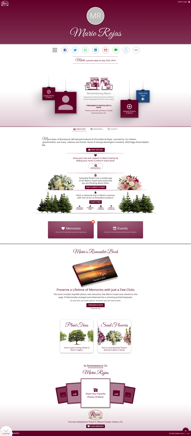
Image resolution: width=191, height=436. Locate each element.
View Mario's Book (95, 305)
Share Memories (97, 426)
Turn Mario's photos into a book (98, 106)
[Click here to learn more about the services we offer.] (95, 415)
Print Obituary (97, 150)
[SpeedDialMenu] (186, 431)
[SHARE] (126, 50)
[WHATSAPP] (85, 50)
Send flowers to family (95, 187)
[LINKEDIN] (95, 50)
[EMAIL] (105, 50)
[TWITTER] (75, 50)
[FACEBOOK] (65, 50)
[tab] (80, 129)
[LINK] (136, 50)
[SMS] (116, 50)
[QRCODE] (55, 50)
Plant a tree (95, 202)
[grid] (95, 98)
